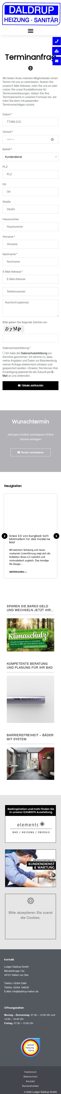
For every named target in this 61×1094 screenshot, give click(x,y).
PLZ (5, 167)
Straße (7, 202)
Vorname (8, 236)
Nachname (9, 254)
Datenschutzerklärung (16, 348)
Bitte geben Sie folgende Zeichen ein (25, 322)
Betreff (7, 149)
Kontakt (30, 1081)
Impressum (30, 1071)
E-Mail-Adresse (12, 271)
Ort (4, 184)
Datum (7, 114)
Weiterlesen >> (18, 571)
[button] (30, 31)
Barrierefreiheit (30, 1085)
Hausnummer (11, 219)
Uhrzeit (7, 132)
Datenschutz (31, 1076)
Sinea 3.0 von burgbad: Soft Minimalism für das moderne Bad (29, 539)
